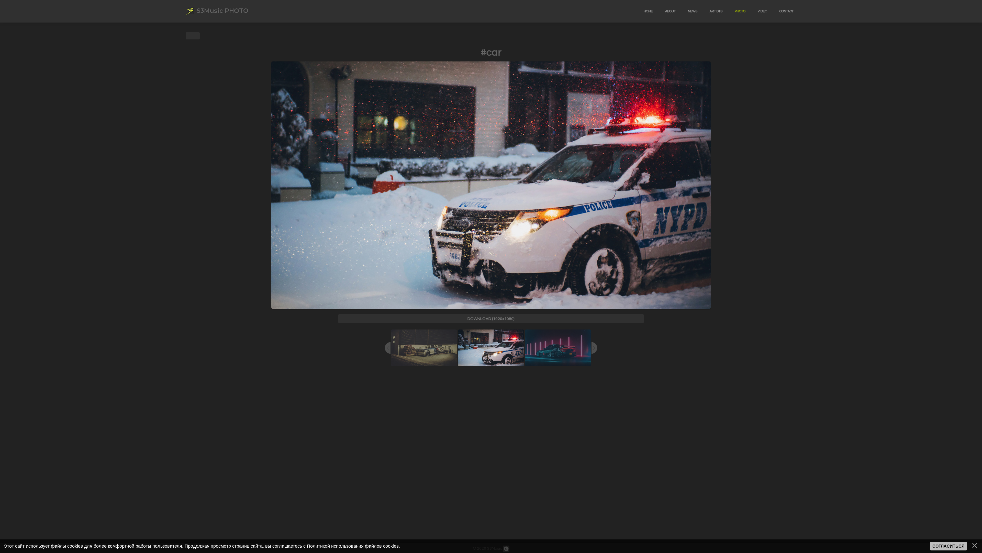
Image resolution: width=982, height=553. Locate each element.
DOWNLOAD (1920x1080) (491, 319)
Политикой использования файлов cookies (353, 546)
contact (786, 11)
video (762, 11)
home (648, 11)
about (670, 11)
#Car (491, 52)
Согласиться (948, 546)
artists (716, 11)
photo (740, 11)
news (692, 11)
